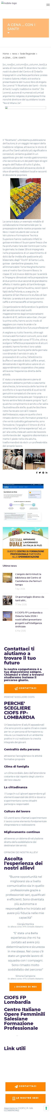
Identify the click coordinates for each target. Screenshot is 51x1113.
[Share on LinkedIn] (46, 472)
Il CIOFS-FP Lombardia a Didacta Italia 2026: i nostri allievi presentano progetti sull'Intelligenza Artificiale (28, 619)
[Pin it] (43, 472)
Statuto (7, 1055)
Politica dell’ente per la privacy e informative (25, 1063)
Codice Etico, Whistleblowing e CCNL (22, 1060)
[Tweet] (40, 472)
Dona (6, 1074)
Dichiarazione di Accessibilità (17, 1040)
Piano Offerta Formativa (15, 1066)
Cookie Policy (24, 1036)
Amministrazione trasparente (18, 1057)
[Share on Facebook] (36, 472)
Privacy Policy (10, 1036)
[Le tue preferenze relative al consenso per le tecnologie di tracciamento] (46, 1108)
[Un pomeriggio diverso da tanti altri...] (7, 600)
